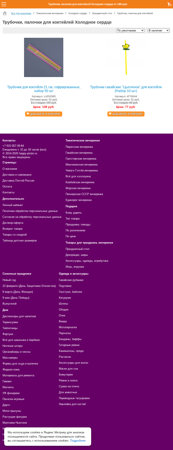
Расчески (65, 356)
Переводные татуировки (74, 398)
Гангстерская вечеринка (81, 158)
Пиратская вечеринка (79, 146)
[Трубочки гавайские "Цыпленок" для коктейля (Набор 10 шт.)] (126, 76)
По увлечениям (75, 230)
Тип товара (73, 218)
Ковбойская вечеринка (80, 182)
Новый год (9, 280)
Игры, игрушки (75, 266)
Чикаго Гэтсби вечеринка (82, 170)
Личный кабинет (13, 205)
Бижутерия (66, 374)
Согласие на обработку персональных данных (32, 216)
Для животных (68, 392)
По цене (71, 236)
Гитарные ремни (69, 345)
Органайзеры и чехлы (16, 351)
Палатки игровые (13, 399)
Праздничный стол (77, 249)
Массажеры (10, 357)
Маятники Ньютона (15, 422)
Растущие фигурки (15, 416)
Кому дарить (74, 212)
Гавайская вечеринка (79, 152)
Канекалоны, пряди (71, 350)
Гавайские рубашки (71, 280)
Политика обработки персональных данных (30, 211)
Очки (62, 315)
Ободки (63, 309)
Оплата (7, 186)
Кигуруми (65, 297)
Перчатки (65, 333)
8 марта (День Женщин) (18, 291)
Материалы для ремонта (18, 375)
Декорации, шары (77, 254)
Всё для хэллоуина (78, 176)
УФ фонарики (11, 393)
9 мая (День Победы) (16, 297)
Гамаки (7, 381)
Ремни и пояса (68, 380)
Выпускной (9, 303)
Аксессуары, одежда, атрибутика (87, 260)
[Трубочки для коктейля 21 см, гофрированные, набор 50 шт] (43, 76)
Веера (63, 321)
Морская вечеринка (78, 188)
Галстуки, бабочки (70, 291)
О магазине (10, 168)
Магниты (8, 387)
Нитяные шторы (13, 345)
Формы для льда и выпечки (20, 363)
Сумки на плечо (69, 386)
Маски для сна (68, 368)
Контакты (8, 192)
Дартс (6, 405)
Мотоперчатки (68, 327)
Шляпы (63, 303)
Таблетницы (10, 328)
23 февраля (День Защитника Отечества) (29, 285)
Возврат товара (12, 228)
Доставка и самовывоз (17, 174)
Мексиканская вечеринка (81, 164)
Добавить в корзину (45, 113)
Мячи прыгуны (12, 410)
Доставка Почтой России (18, 180)
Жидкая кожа (11, 369)
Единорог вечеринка (79, 200)
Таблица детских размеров (20, 240)
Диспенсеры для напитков (19, 316)
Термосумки (10, 322)
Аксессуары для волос (73, 362)
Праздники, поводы (78, 224)
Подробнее (78, 440)
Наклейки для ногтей (72, 404)
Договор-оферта (13, 222)
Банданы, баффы (70, 339)
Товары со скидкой (15, 234)
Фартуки (8, 334)
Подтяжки (65, 285)
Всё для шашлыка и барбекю (21, 340)
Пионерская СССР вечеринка (84, 194)
